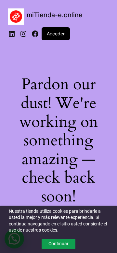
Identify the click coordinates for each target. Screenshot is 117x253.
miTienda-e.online (55, 15)
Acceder (56, 33)
